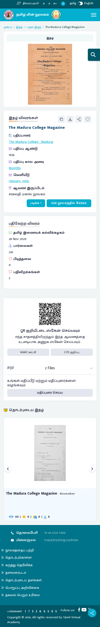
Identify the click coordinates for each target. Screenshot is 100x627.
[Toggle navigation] (93, 15)
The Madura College (23, 142)
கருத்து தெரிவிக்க (19, 565)
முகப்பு (8, 27)
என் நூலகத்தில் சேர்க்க (69, 203)
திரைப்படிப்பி (30, 3)
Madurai (47, 142)
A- (44, 4)
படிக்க (34, 203)
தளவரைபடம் (15, 572)
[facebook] (80, 609)
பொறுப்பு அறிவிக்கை (22, 587)
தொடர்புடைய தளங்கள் (23, 580)
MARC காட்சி (28, 352)
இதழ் (19, 27)
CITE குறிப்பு (71, 352)
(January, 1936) (19, 181)
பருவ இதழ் (34, 27)
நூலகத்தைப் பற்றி (19, 550)
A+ (55, 4)
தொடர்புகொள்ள (18, 557)
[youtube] (85, 609)
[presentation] (8, 469)
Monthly (15, 168)
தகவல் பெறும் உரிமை (22, 595)
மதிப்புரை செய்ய (50, 392)
